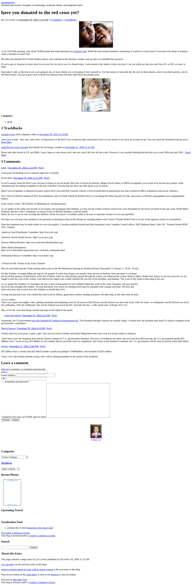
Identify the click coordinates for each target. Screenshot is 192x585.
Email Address (8, 375)
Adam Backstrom (12, 315)
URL (3, 378)
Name (4, 372)
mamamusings (8, 2)
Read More (6, 142)
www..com (12, 480)
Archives (6, 463)
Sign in (4, 369)
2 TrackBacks (69, 20)
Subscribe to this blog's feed (40, 528)
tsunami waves (8, 134)
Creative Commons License (42, 535)
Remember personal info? (17, 381)
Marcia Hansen (8, 328)
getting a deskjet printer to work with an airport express (27, 569)
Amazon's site (79, 51)
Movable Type (20, 579)
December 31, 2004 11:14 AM (79, 147)
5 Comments (56, 20)
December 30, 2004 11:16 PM (53, 134)
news (9, 121)
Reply (41, 168)
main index (31, 574)
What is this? (12, 505)
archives (54, 574)
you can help (7, 564)
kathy (3, 168)
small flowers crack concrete (14, 147)
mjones (4, 346)
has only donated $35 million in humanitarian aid (55, 320)
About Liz (96, 440)
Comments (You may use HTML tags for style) (23, 417)
